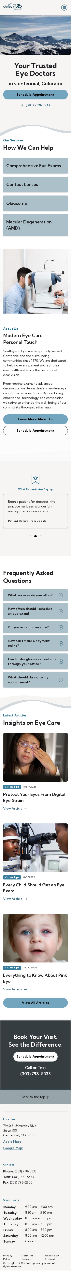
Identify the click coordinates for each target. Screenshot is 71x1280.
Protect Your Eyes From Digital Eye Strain (34, 792)
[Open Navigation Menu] (63, 7)
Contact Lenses (22, 184)
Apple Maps (12, 1137)
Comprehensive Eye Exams (33, 165)
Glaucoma (16, 203)
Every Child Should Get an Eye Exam (33, 883)
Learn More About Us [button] (35, 419)
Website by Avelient (52, 1252)
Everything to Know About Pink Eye (35, 973)
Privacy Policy (7, 1252)
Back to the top (34, 1092)
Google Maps (13, 1143)
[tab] (30, 531)
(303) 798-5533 (38, 105)
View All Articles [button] (35, 998)
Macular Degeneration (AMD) (29, 225)
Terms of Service (27, 1252)
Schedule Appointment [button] (36, 94)
